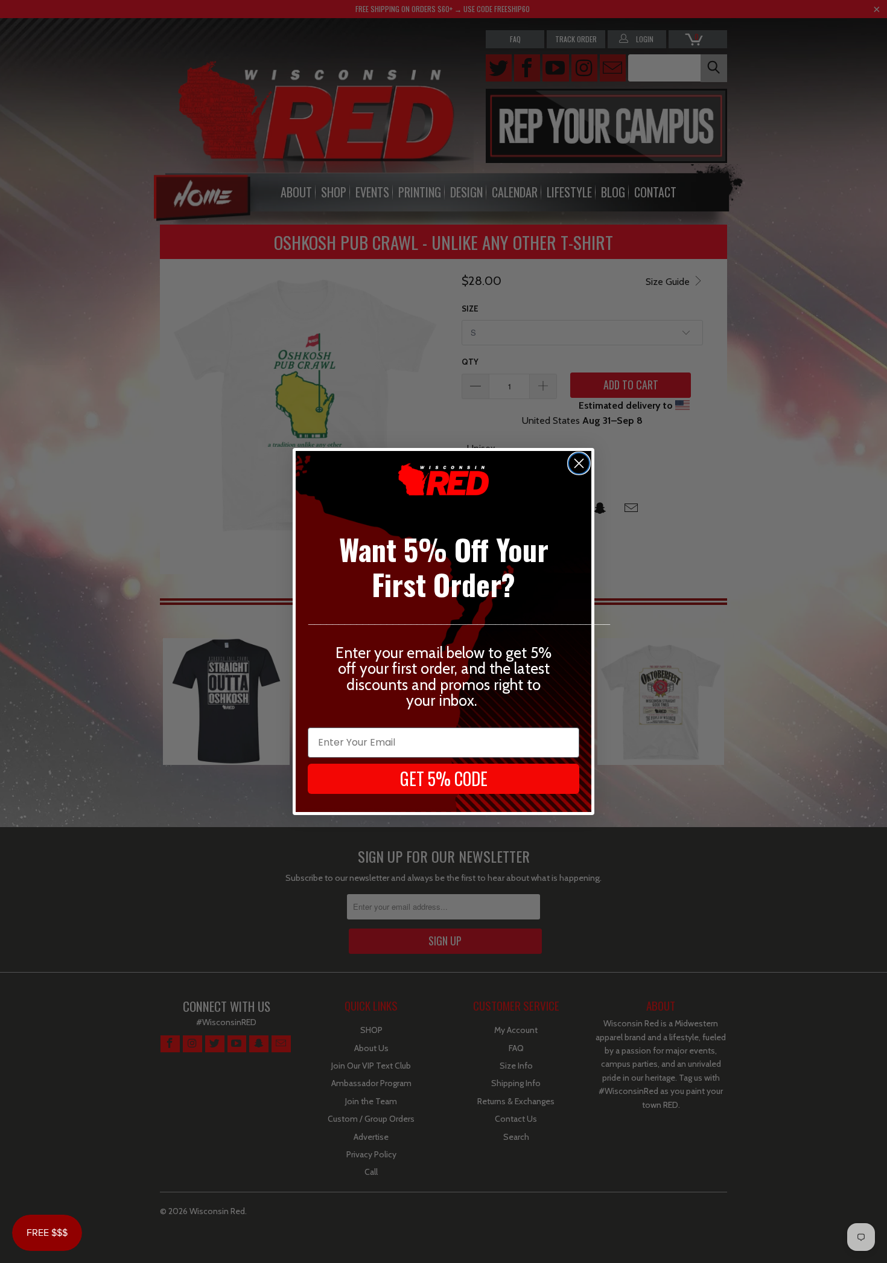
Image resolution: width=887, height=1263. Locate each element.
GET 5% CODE (444, 778)
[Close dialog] (579, 463)
